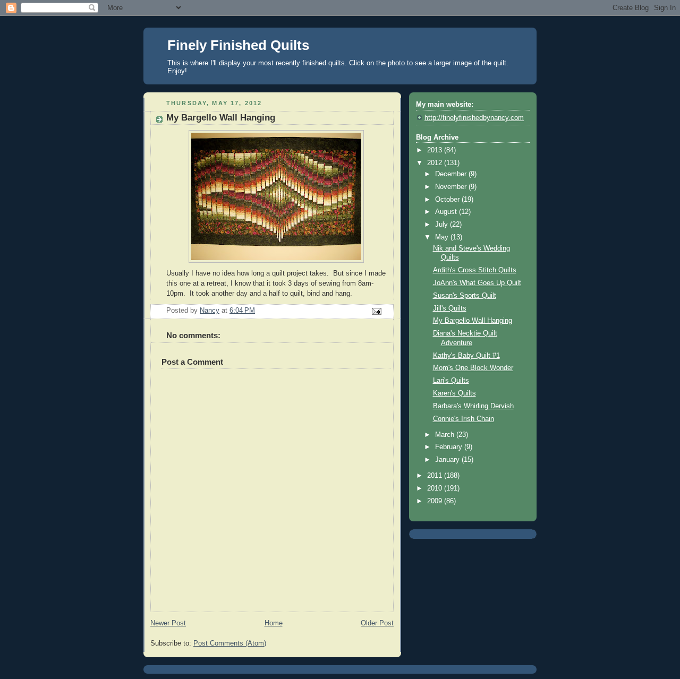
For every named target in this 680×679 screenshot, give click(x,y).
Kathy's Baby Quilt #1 (466, 355)
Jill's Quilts (449, 308)
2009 (435, 501)
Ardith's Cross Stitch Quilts (474, 270)
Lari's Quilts (451, 380)
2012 (435, 163)
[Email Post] (376, 311)
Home (274, 623)
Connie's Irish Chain (463, 419)
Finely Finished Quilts (238, 45)
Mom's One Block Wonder (473, 368)
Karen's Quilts (454, 393)
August (447, 212)
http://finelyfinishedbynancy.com (474, 118)
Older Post (377, 623)
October (448, 199)
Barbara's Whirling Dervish (473, 406)
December (452, 174)
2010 (435, 488)
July (442, 224)
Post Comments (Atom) (229, 643)
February (449, 447)
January (448, 459)
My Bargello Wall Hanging (472, 320)
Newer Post (168, 623)
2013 (435, 150)
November (452, 187)
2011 (435, 475)
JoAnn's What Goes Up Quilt (477, 283)
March (445, 435)
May (442, 237)
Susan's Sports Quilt (464, 295)
